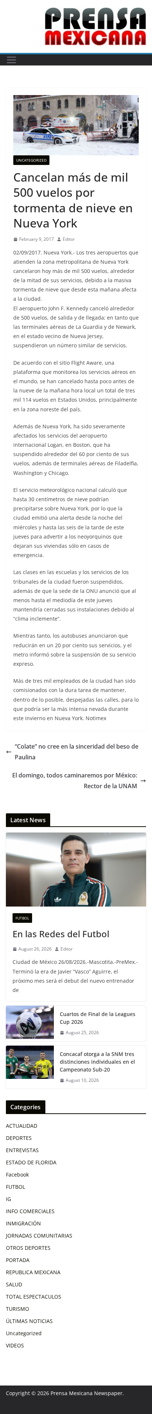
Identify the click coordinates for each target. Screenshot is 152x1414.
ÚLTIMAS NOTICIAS (29, 1320)
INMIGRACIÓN (23, 1223)
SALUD (14, 1284)
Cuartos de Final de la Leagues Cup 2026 (97, 1017)
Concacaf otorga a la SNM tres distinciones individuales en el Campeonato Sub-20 (97, 1061)
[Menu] (11, 59)
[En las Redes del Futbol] (76, 870)
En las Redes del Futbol (61, 934)
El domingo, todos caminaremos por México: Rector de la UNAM (74, 780)
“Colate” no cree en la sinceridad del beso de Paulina (76, 751)
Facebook (17, 1174)
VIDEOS (15, 1345)
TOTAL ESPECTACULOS (33, 1296)
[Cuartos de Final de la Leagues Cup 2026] (30, 1023)
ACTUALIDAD (21, 1125)
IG (8, 1198)
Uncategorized (31, 160)
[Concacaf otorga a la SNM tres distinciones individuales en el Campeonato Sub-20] (30, 1067)
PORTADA (18, 1259)
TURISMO (17, 1308)
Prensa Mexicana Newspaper (86, 1393)
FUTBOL (22, 918)
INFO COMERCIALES (30, 1211)
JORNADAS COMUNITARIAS (39, 1235)
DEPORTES (19, 1137)
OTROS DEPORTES (28, 1247)
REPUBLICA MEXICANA (33, 1272)
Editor (69, 239)
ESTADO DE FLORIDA (31, 1162)
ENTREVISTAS (22, 1150)
